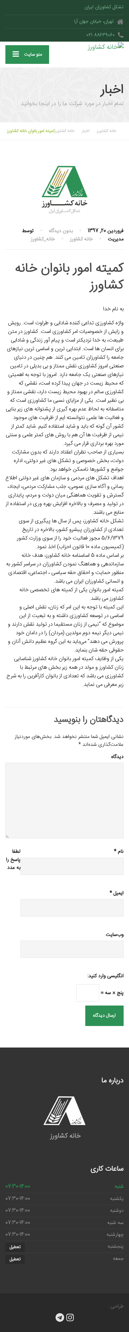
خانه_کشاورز (43, 239)
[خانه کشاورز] (94, 47)
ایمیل (117, 893)
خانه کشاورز (81, 239)
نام (119, 852)
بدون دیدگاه (61, 231)
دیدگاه (117, 757)
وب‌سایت (115, 935)
